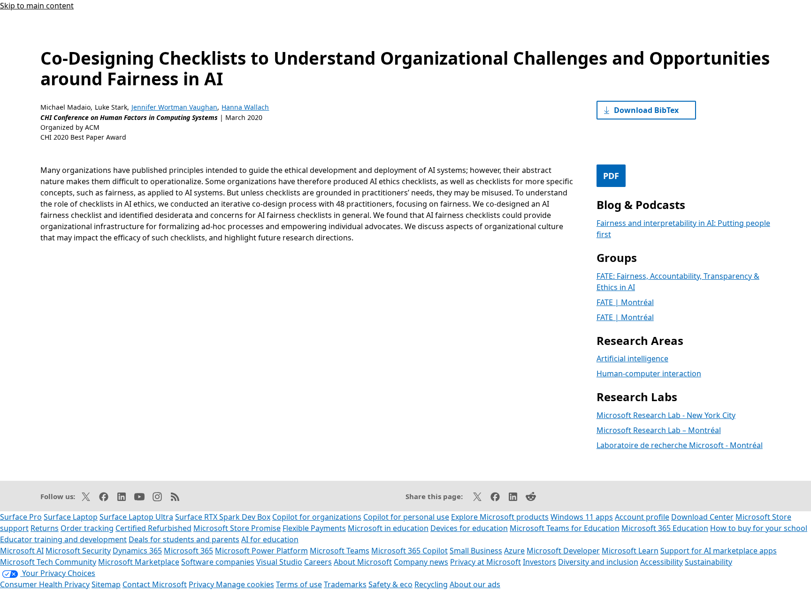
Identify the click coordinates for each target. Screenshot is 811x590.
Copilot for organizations (316, 517)
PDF (611, 175)
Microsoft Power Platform (261, 550)
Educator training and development (63, 539)
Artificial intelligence (632, 358)
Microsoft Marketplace (138, 562)
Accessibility (661, 562)
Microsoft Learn (630, 550)
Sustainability (708, 562)
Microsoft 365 (188, 550)
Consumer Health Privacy (45, 584)
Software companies (217, 562)
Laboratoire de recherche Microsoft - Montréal (680, 445)
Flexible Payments (314, 528)
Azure (514, 550)
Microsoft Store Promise (237, 528)
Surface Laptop (71, 517)
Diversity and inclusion (598, 562)
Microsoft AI (22, 550)
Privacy (202, 584)
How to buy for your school (758, 528)
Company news (421, 562)
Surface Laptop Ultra (136, 517)
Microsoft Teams (339, 550)
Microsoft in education (388, 528)
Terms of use (299, 584)
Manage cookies (245, 584)
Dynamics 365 (137, 550)
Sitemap (106, 584)
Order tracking (87, 528)
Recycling (431, 584)
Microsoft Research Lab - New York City (666, 415)
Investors (539, 562)
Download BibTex (646, 110)
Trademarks (345, 584)
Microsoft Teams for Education (565, 528)
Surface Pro (21, 517)
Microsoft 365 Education (664, 528)
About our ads (475, 584)
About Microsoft (363, 562)
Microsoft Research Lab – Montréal (659, 430)
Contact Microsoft (154, 584)
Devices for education (469, 528)
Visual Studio (279, 562)
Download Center (702, 517)
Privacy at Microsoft (485, 562)
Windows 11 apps (582, 517)
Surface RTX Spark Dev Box (222, 517)
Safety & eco (390, 584)
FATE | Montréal (625, 302)
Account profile (642, 517)
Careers (318, 562)
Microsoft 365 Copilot (409, 550)
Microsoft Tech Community (48, 562)
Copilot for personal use (406, 517)
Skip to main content (37, 5)
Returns (45, 528)
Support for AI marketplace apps (718, 550)
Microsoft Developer (563, 550)
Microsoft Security (78, 550)
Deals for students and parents (184, 539)
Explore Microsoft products (500, 517)
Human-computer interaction (649, 373)
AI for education (269, 539)
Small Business (476, 550)
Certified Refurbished (153, 528)
